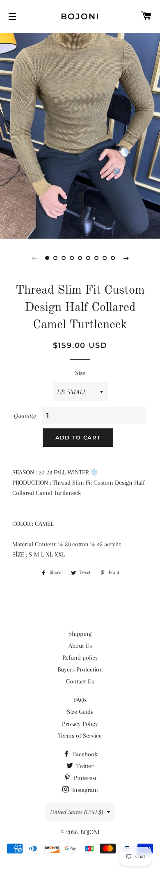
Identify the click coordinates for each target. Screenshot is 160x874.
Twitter (84, 766)
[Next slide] (126, 258)
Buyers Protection (80, 669)
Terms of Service (80, 735)
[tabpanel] (80, 135)
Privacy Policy (80, 723)
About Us (80, 645)
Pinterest (84, 778)
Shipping (80, 633)
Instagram (84, 790)
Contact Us (80, 681)
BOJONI (80, 16)
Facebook (84, 754)
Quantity (25, 415)
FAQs (80, 700)
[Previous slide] (34, 258)
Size (80, 373)
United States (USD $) (76, 812)
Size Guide (80, 711)
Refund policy (80, 657)
